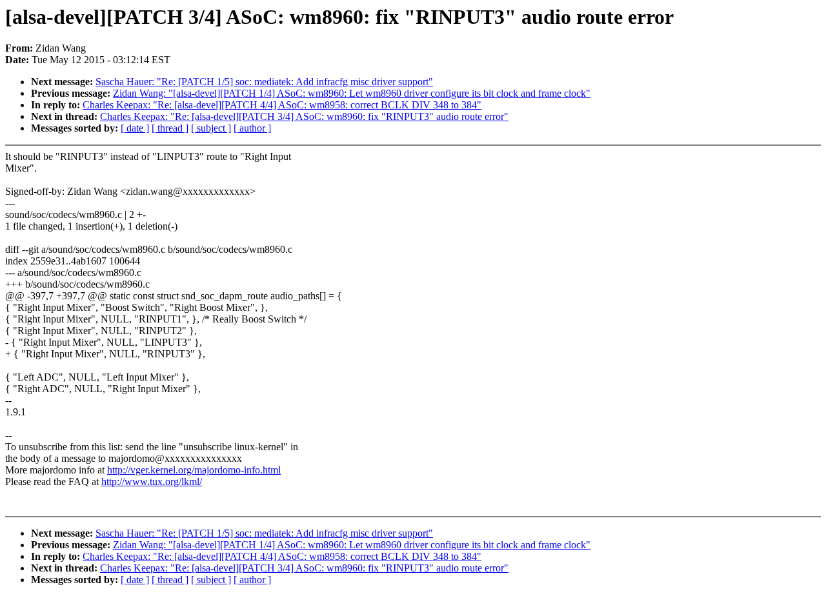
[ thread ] (170, 128)
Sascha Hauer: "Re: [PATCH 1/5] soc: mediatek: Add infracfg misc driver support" (264, 81)
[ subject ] (211, 128)
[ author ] (252, 128)
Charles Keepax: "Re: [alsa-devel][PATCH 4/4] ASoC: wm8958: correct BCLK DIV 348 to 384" (282, 104)
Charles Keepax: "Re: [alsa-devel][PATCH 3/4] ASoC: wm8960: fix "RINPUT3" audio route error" (304, 116)
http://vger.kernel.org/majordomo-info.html (194, 469)
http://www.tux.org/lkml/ (151, 481)
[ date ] (135, 128)
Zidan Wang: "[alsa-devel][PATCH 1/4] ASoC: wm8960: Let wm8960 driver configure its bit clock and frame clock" (351, 93)
